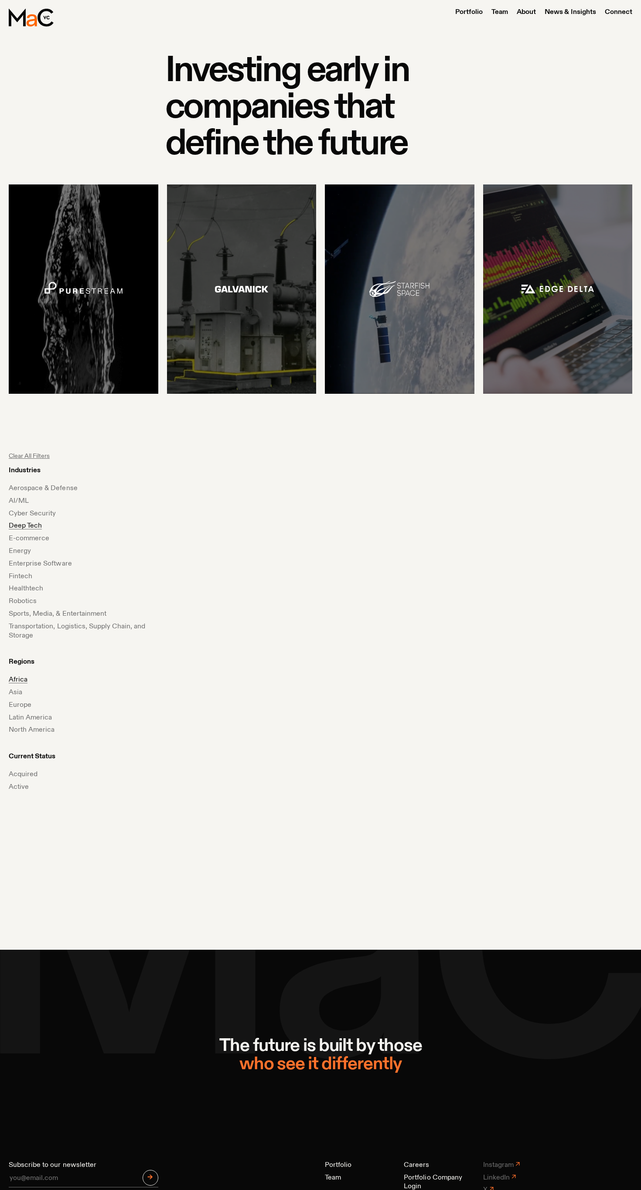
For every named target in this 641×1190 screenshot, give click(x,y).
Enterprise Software (40, 563)
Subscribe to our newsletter (52, 1165)
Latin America (30, 717)
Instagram (498, 1165)
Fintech (20, 576)
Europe (20, 705)
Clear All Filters (29, 456)
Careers (416, 1165)
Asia (15, 692)
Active (19, 787)
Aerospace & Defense (43, 488)
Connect (618, 12)
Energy (20, 551)
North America (32, 729)
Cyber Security (32, 513)
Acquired (23, 774)
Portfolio (469, 12)
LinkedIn (496, 1177)
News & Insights (570, 12)
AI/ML (19, 501)
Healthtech (26, 588)
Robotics (23, 601)
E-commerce (29, 538)
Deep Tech (25, 525)
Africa (18, 679)
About (526, 12)
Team (499, 12)
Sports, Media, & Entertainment (57, 613)
